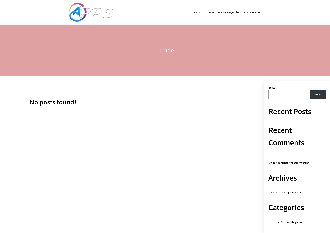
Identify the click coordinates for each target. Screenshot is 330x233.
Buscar (272, 87)
